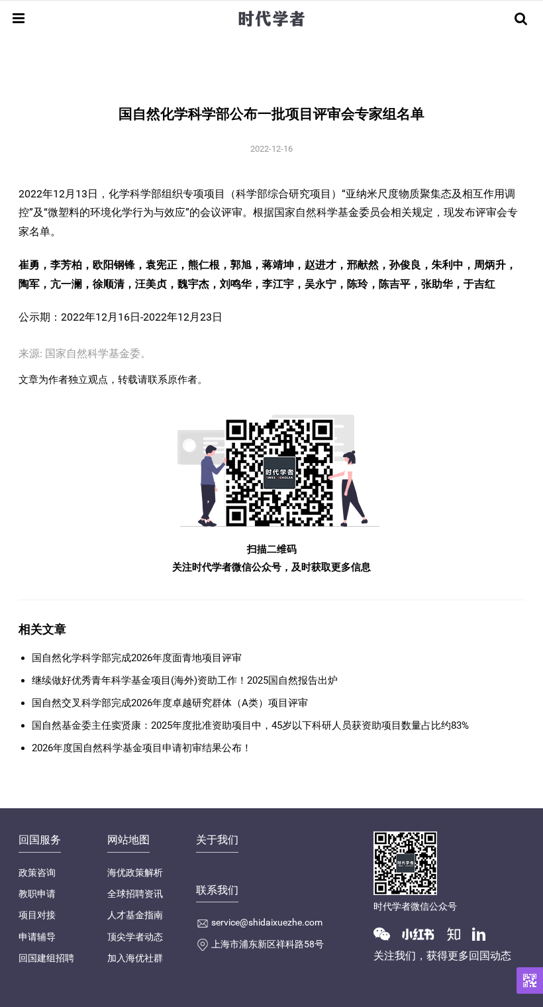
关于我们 (217, 839)
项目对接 (37, 915)
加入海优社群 (135, 958)
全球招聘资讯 (135, 893)
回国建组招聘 (46, 958)
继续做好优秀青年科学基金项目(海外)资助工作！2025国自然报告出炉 (185, 680)
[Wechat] (386, 933)
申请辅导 (37, 936)
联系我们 (217, 890)
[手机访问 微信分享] (530, 980)
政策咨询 (37, 872)
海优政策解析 (135, 872)
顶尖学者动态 (135, 936)
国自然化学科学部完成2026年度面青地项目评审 (137, 658)
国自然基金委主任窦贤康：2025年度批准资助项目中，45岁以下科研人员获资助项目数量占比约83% (250, 725)
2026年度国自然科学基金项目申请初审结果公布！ (142, 748)
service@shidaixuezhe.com (266, 922)
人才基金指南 (135, 915)
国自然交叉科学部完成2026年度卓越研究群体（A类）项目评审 (170, 703)
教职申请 (37, 893)
